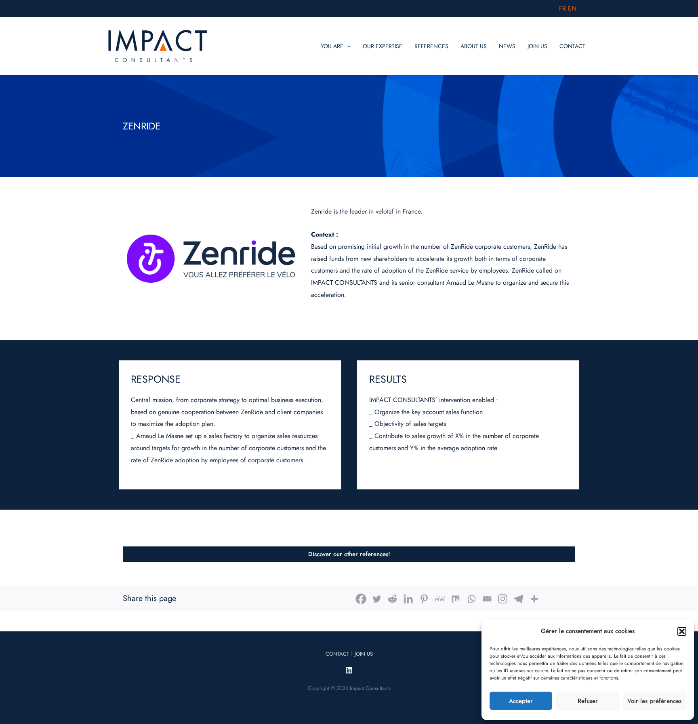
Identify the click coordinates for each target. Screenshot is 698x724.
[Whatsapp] (471, 599)
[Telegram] (518, 599)
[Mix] (455, 599)
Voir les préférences (654, 700)
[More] (534, 599)
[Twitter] (377, 599)
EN (572, 8)
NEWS (507, 46)
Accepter (521, 700)
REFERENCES (431, 46)
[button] (682, 631)
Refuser (588, 700)
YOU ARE (332, 46)
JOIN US (537, 46)
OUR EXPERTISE (382, 46)
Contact (337, 654)
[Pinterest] (424, 599)
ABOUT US (473, 46)
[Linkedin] (408, 599)
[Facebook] (361, 599)
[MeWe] (440, 599)
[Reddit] (392, 599)
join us (364, 654)
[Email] (487, 599)
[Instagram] (503, 599)
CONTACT (572, 46)
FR (562, 8)
